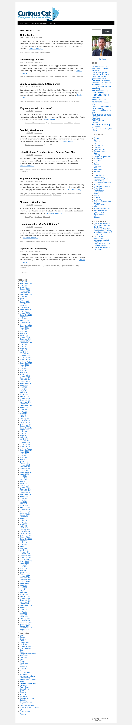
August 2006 (24, 585)
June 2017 (23, 346)
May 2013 (23, 435)
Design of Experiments (31, 169)
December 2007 (25, 556)
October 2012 (25, 448)
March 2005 (24, 617)
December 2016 (25, 357)
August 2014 (24, 407)
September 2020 (26, 309)
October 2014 (25, 404)
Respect (97, 195)
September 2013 (26, 428)
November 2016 (25, 359)
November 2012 (25, 446)
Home (21, 23)
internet (104, 84)
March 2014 (24, 417)
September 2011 (26, 472)
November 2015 (25, 380)
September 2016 (26, 363)
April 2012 (23, 459)
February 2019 (25, 320)
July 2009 (23, 520)
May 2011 (23, 480)
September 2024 (26, 283)
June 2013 (23, 433)
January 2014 (25, 420)
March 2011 (24, 483)
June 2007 (23, 567)
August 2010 (24, 496)
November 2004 (25, 624)
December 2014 (25, 400)
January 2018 (25, 337)
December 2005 (25, 600)
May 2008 (23, 546)
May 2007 (23, 568)
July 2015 (23, 387)
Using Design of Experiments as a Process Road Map (47, 152)
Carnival (104, 68)
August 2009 (24, 519)
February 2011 (25, 485)
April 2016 (23, 372)
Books (93, 68)
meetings (64, 76)
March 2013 (24, 439)
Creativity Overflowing (31, 130)
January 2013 (25, 443)
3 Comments (46, 52)
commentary (96, 70)
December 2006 (25, 578)
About (27, 23)
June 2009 (23, 522)
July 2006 (23, 587)
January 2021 (25, 307)
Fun (95, 162)
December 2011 (25, 467)
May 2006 (23, 591)
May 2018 (23, 332)
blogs (36, 217)
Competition (98, 145)
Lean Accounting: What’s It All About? (40, 224)
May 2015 (23, 391)
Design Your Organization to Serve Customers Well (102, 243)
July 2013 (23, 431)
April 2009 (23, 526)
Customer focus (29, 52)
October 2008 (25, 537)
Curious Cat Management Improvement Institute (102, 238)
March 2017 (24, 352)
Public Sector (95, 111)
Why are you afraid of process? (36, 108)
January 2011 (25, 487)
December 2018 (25, 324)
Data (103, 78)
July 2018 (23, 330)
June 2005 (23, 611)
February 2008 (25, 552)
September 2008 (26, 539)
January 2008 (25, 554)
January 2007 (25, 576)
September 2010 (26, 494)
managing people (99, 99)
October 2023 (25, 289)
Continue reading (36, 49)
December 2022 (25, 293)
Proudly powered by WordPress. (101, 719)
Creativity (27, 145)
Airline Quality (27, 35)
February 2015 (25, 396)
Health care (108, 83)
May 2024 (23, 287)
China (96, 144)
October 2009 (25, 515)
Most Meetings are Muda (32, 59)
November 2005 (25, 602)
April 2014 (23, 415)
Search (107, 32)
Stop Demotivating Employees (35, 178)
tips (93, 127)
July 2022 (23, 296)
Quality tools (44, 76)
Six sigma (95, 117)
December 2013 (25, 422)
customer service (96, 78)
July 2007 (23, 565)
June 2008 (23, 544)
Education (97, 160)
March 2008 (24, 550)
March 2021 (24, 306)
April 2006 (23, 593)
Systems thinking (101, 124)
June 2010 (23, 500)
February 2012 (25, 463)
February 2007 (25, 574)
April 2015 (23, 393)
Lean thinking (29, 76)
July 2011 (23, 476)
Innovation (96, 85)
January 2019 (25, 322)
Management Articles (47, 101)
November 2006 (25, 580)
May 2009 (23, 524)
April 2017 (23, 350)
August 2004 (24, 630)
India (96, 168)
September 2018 (26, 326)
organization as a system (100, 103)
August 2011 (24, 474)
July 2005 (23, 609)
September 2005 (26, 606)
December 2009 (25, 511)
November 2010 (25, 491)
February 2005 (25, 618)
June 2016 (23, 369)
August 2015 (24, 385)
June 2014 (23, 411)
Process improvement (39, 123)
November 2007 (25, 557)
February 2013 (25, 441)
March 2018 (24, 335)
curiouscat (104, 74)
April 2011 (23, 481)
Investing (94, 87)
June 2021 (23, 304)
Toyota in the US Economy (33, 248)
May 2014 (23, 413)
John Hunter (38, 37)
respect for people (36, 195)
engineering (95, 82)
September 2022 (26, 294)
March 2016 (24, 374)
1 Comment (76, 101)
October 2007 (25, 559)
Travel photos (99, 214)
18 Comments (57, 195)
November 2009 (25, 513)
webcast (94, 131)
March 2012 (24, 461)
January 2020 (25, 313)
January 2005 (25, 620)
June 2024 (23, 285)
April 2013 (23, 437)
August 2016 (24, 365)
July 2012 (23, 454)
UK (95, 216)
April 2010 (23, 504)
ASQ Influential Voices (98, 66)
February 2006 (25, 596)
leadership (96, 89)
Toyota (76, 265)
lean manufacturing (100, 91)
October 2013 (25, 426)
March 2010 (24, 506)
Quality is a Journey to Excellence (102, 248)
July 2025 (23, 282)
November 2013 (25, 424)
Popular (53, 193)
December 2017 (25, 339)
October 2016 (25, 361)
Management (38, 52)
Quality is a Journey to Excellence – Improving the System (102, 225)
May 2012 (23, 457)
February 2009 (25, 530)
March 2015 (24, 394)
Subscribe (52, 23)
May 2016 (23, 370)
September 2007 (26, 561)
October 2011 (24, 470)
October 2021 (25, 302)
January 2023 (25, 291)
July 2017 (23, 344)
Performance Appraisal (102, 182)
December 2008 (25, 533)
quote (94, 113)
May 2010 (23, 502)
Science (97, 197)
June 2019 (23, 319)
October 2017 (25, 341)
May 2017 (23, 348)
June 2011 (23, 478)
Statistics (61, 169)
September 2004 (26, 628)
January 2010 (25, 509)
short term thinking (47, 195)
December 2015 (25, 378)
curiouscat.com (99, 149)
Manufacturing (37, 265)
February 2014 (25, 419)
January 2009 (25, 531)
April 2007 (23, 570)
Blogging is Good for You (33, 202)
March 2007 (24, 572)
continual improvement (99, 72)
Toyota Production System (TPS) (63, 101)
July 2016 (23, 367)
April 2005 (23, 615)
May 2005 (23, 613)
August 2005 (24, 607)
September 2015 (26, 383)
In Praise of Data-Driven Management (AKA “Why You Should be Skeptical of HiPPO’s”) (103, 231)
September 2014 (26, 406)
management (71, 193)
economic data (69, 265)
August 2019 (24, 317)
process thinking (68, 123)
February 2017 (25, 354)
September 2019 (26, 315)
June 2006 (23, 589)
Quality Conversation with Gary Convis (40, 83)
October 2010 (25, 493)
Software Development (98, 120)
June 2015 (23, 389)
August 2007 (24, 563)
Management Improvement (39, 23)
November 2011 (25, 469)
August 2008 (24, 541)
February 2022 (25, 300)
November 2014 (25, 402)
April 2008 (23, 548)
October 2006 (25, 581)
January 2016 (25, 376)
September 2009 (26, 517)
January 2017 (25, 356)
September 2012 (26, 450)
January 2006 (25, 598)
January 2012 (25, 465)
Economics (106, 81)
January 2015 (25, 398)
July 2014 (23, 409)
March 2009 (24, 528)
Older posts (24, 272)
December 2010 (25, 489)
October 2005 (25, 604)
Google (101, 82)
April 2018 (23, 333)
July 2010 (23, 498)
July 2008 (23, 543)
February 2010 (25, 507)
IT (98, 87)
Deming (27, 193)
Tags (95, 207)
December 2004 (25, 622)
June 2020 (23, 311)
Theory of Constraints (102, 208)
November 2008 (25, 535)
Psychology (59, 193)
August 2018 (24, 328)
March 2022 (24, 298)
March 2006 (24, 594)
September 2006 (26, 583)
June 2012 (23, 456)
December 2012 (25, 444)
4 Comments (79, 76)
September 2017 (26, 343)
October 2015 (25, 382)
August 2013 (24, 430)
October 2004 (25, 626)
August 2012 (24, 452)
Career (27, 217)
